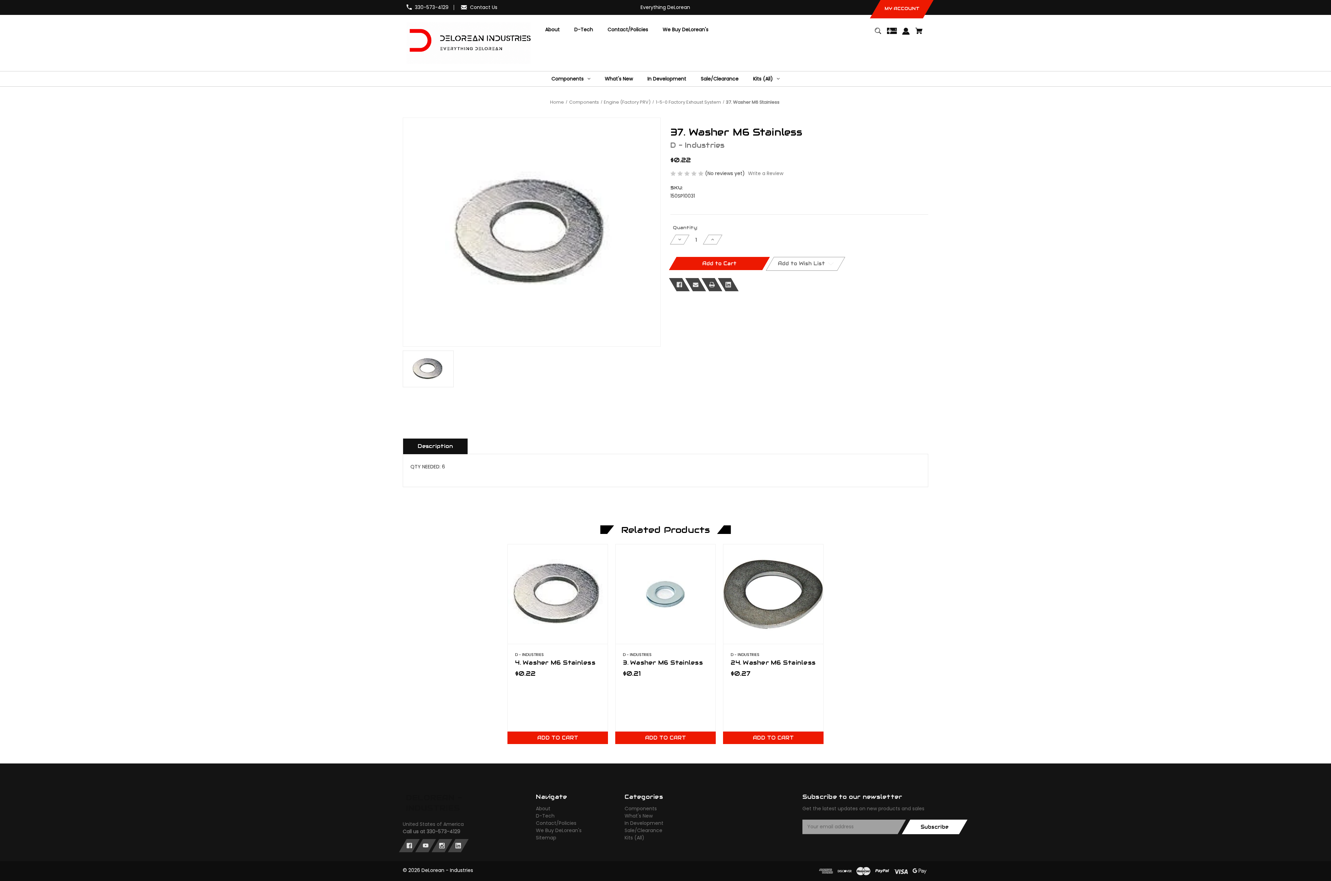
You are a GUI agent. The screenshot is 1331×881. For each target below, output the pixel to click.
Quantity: (685, 228)
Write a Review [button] (765, 173)
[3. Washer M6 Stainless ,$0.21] (665, 594)
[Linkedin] (728, 285)
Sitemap (546, 837)
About (543, 808)
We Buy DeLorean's (559, 830)
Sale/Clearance (643, 830)
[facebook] (409, 845)
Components (641, 808)
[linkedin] (458, 845)
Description (435, 446)
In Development (644, 823)
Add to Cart (557, 738)
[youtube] (425, 845)
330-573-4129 (432, 7)
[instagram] (442, 845)
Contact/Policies (556, 823)
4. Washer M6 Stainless (555, 662)
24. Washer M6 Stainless (773, 662)
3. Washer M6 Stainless (663, 662)
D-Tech (545, 815)
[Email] (695, 285)
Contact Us (483, 7)
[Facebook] (679, 285)
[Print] (712, 285)
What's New (639, 815)
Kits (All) (634, 837)
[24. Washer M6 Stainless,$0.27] (773, 594)
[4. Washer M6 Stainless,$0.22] (557, 594)
